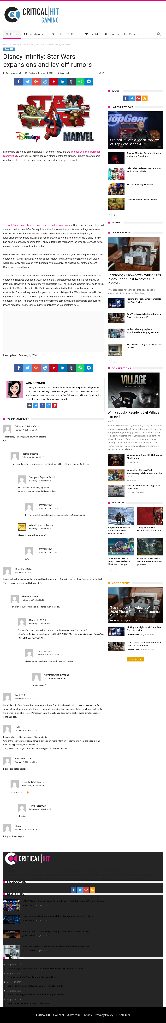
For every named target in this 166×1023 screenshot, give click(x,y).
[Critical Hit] (31, 5)
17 (103, 73)
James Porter (116, 620)
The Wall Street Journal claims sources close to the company (35, 225)
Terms (88, 1015)
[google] (36, 81)
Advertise (74, 1015)
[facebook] (18, 81)
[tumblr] (71, 81)
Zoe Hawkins (12, 73)
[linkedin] (62, 81)
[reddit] (45, 81)
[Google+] (138, 98)
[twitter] (27, 81)
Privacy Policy (104, 1015)
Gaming (15, 45)
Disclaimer (123, 1015)
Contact (58, 1015)
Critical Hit (43, 1015)
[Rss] (145, 98)
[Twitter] (132, 98)
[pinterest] (53, 81)
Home (5, 45)
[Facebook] (126, 98)
